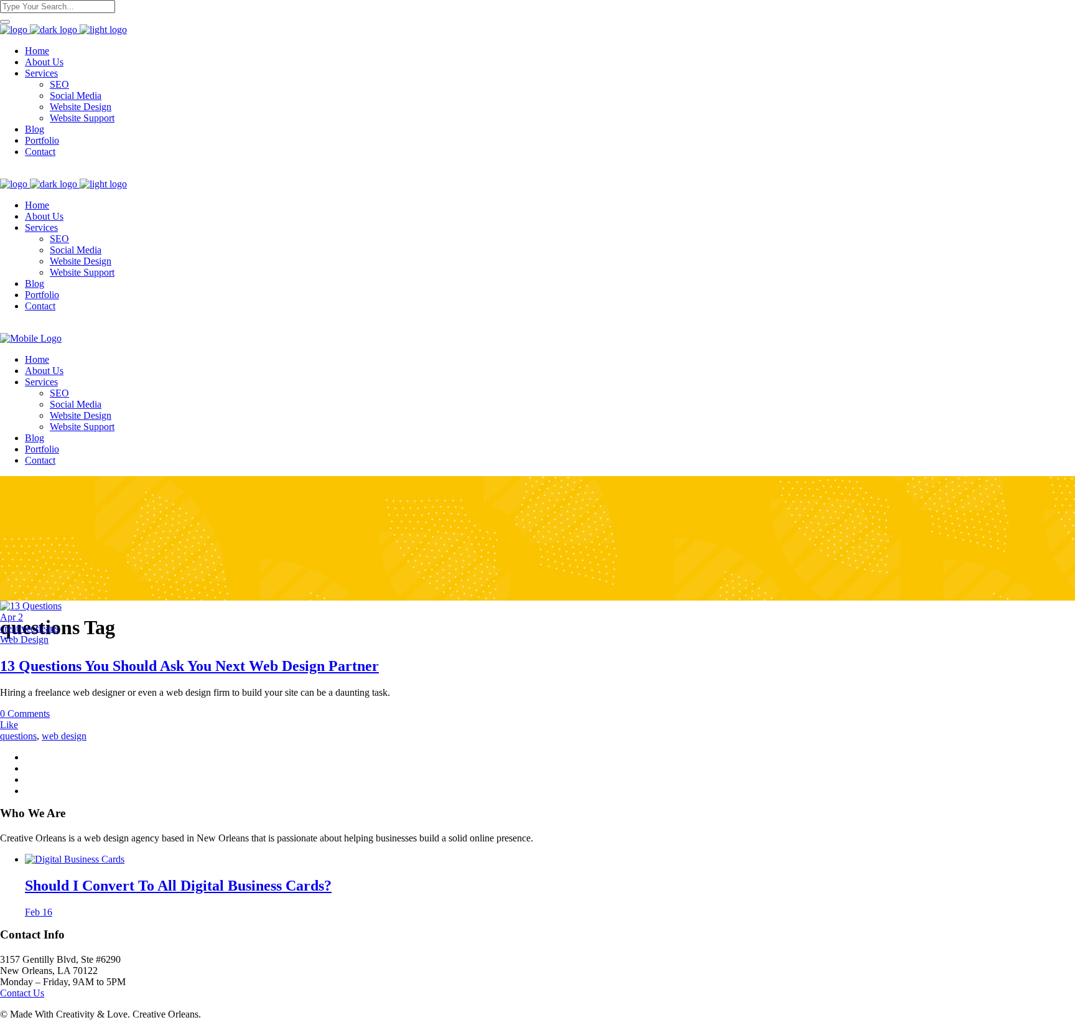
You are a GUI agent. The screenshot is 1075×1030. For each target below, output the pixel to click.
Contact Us (22, 993)
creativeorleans (29, 628)
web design (64, 736)
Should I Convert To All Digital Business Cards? (178, 886)
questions (18, 736)
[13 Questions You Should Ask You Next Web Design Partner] (31, 606)
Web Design (24, 639)
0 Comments (25, 713)
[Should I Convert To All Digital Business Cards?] (74, 859)
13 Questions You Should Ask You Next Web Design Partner (189, 666)
